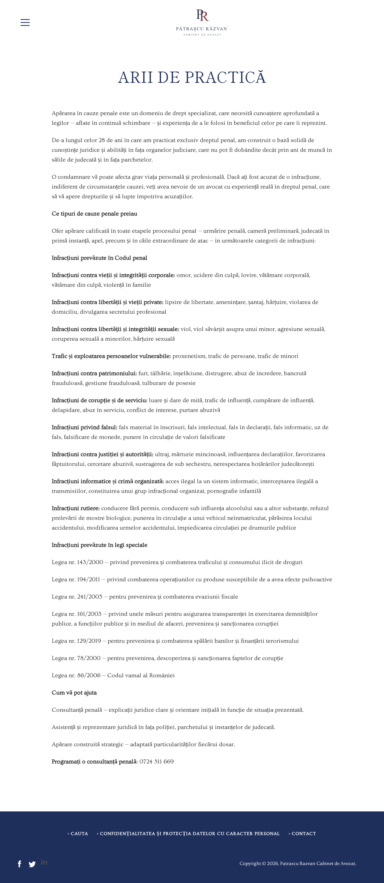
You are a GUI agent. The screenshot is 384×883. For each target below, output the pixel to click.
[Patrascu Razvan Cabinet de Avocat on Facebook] (19, 862)
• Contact (302, 833)
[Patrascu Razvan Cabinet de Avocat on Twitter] (32, 862)
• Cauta (78, 833)
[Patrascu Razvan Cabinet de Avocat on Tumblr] (44, 862)
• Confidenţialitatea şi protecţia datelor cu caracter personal (188, 833)
